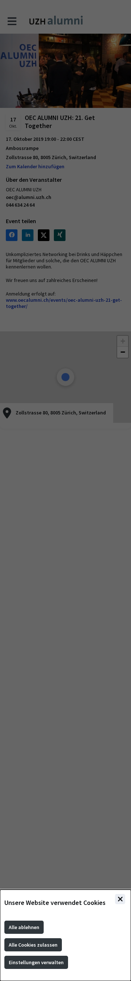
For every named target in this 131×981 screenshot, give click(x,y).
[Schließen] (120, 899)
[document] (65, 935)
